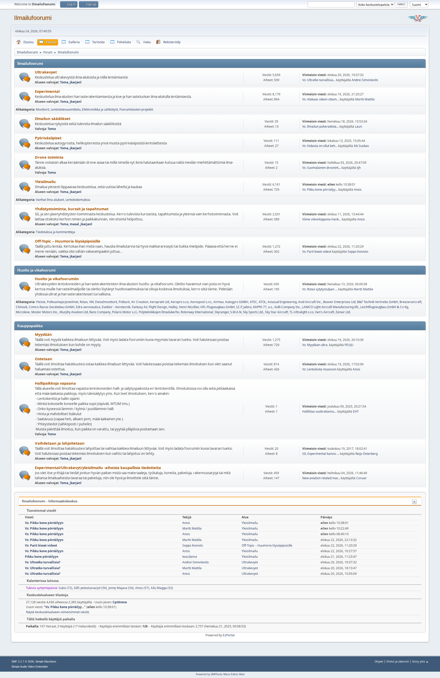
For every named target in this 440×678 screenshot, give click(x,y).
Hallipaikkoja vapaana (55, 383)
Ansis (358, 189)
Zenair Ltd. (343, 312)
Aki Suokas (361, 146)
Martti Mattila (365, 99)
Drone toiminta (49, 157)
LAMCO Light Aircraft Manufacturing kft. (330, 307)
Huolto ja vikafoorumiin (57, 278)
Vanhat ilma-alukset (50, 200)
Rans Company (100, 312)
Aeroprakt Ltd (159, 302)
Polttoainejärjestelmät (62, 302)
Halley (173, 307)
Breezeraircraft (410, 302)
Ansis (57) (142, 588)
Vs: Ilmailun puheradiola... (320, 126)
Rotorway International (197, 312)
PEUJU (349, 345)
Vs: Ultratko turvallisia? (42, 562)
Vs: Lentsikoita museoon (319, 369)
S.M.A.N (235, 312)
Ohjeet (379, 661)
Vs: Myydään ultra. (315, 345)
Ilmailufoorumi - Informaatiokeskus (49, 501)
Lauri (358, 126)
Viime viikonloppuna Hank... (321, 219)
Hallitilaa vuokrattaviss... (319, 411)
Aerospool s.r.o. (201, 302)
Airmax (218, 302)
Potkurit (124, 302)
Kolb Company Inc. (287, 307)
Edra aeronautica (88, 307)
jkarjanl (75, 82)
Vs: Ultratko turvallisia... (318, 80)
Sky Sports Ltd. (253, 312)
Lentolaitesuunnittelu (65, 109)
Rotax (84, 302)
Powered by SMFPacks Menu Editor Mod (220, 674)
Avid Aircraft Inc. (310, 302)
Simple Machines (45, 661)
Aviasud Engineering (282, 302)
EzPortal (229, 635)
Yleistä (40, 302)
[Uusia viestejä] (25, 77)
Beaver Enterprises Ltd (339, 302)
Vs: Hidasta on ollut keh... (319, 146)
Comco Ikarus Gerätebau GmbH (51, 307)
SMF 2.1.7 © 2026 (22, 661)
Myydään (43, 334)
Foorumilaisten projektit (136, 109)
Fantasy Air (139, 307)
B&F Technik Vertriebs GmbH (377, 302)
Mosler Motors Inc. (44, 312)
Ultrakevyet (46, 71)
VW (91, 302)
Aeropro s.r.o (180, 302)
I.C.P (239, 307)
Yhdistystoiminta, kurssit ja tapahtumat (71, 208)
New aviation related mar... (321, 478)
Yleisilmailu (45, 181)
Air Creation (139, 302)
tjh (359, 167)
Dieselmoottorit (106, 302)
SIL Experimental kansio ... (320, 453)
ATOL (262, 302)
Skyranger (222, 312)
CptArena (120, 602)
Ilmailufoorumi (32, 17)
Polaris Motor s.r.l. (124, 312)
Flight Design (158, 307)
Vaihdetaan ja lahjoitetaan (60, 443)
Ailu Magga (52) (162, 588)
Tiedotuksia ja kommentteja (55, 232)
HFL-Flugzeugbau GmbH (217, 307)
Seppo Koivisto (358, 251)
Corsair (361, 478)
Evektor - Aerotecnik (116, 307)
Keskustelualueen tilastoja (47, 595)
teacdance (189, 556)
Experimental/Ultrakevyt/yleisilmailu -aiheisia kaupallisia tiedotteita (98, 467)
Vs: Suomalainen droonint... (321, 167)
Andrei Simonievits (365, 80)
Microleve (23, 312)
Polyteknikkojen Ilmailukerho (159, 312)
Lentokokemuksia (77, 200)
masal (74, 224)
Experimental (47, 91)
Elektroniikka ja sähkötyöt (100, 109)
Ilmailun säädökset (52, 118)
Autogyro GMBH (236, 302)
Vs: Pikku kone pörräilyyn (44, 523)
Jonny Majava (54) (121, 588)
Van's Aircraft (324, 312)
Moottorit (42, 109)
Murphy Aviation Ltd (74, 312)
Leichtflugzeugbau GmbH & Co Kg (384, 307)
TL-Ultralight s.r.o (301, 312)
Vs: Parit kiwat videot (316, 251)
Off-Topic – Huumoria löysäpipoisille (67, 241)
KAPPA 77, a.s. (263, 307)
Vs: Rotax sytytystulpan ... (319, 289)
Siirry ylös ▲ (420, 661)
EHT (356, 411)
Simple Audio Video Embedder (29, 666)
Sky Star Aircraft (276, 312)
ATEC (253, 302)
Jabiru (247, 307)
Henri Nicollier (189, 307)
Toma (64, 82)
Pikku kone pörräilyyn (41, 556)
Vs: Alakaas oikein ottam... (320, 99)
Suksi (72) (65, 588)
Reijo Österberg (366, 453)
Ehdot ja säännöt (398, 661)
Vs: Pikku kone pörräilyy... (320, 189)
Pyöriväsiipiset (48, 137)
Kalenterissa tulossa (42, 581)
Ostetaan (43, 358)
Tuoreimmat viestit (41, 511)
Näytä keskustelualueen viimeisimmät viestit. (58, 612)
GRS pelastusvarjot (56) (90, 588)
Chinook (21, 307)
